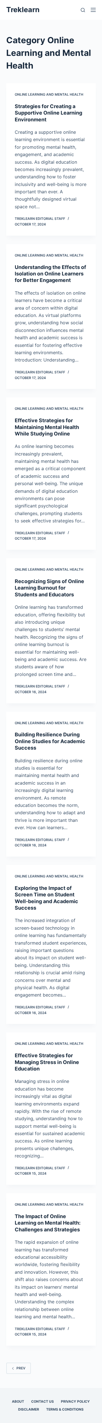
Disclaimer (28, 1409)
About (18, 1401)
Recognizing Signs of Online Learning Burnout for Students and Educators (49, 587)
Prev (21, 1368)
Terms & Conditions (65, 1409)
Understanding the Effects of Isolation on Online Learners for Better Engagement (50, 273)
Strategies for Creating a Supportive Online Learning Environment (48, 112)
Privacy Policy (75, 1401)
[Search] (83, 10)
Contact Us (42, 1401)
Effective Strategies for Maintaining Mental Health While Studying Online (47, 427)
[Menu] (93, 9)
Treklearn (23, 9)
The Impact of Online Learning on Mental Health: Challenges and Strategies (47, 1222)
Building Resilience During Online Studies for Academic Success (50, 741)
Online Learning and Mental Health (49, 94)
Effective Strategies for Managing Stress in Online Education (47, 1062)
